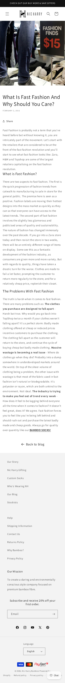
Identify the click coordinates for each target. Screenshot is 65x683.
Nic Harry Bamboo (30, 671)
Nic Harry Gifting (16, 470)
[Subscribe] (54, 614)
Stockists (12, 502)
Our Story (12, 461)
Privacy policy (36, 675)
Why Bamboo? (15, 550)
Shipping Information (19, 526)
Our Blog (12, 494)
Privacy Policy (15, 558)
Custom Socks (15, 478)
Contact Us (13, 534)
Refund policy (20, 675)
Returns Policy (15, 542)
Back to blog (35, 444)
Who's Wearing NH (18, 486)
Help (10, 517)
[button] (7, 14)
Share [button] (9, 121)
